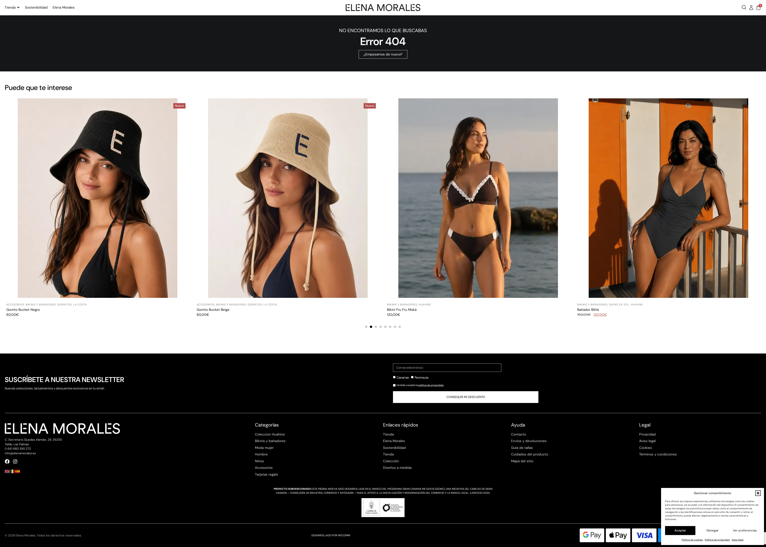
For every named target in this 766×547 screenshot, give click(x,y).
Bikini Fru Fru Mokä (211, 309)
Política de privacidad (717, 539)
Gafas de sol (429, 304)
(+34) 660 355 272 (18, 449)
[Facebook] (7, 461)
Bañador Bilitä (398, 309)
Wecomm (344, 535)
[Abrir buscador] (744, 7)
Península (421, 377)
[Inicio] (383, 7)
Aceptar (680, 530)
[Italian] (12, 471)
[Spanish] (17, 471)
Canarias (403, 377)
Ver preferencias (745, 530)
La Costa (80, 304)
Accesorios (15, 304)
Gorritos (64, 304)
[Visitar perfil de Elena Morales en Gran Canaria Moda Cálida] (383, 507)
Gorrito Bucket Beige (22, 309)
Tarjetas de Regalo (592, 304)
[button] (758, 493)
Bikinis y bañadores (41, 304)
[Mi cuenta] (751, 7)
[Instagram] (15, 461)
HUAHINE (234, 304)
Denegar (713, 530)
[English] (7, 471)
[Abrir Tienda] (18, 7)
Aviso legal (737, 539)
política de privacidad (431, 385)
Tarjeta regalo (588, 309)
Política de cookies (692, 539)
